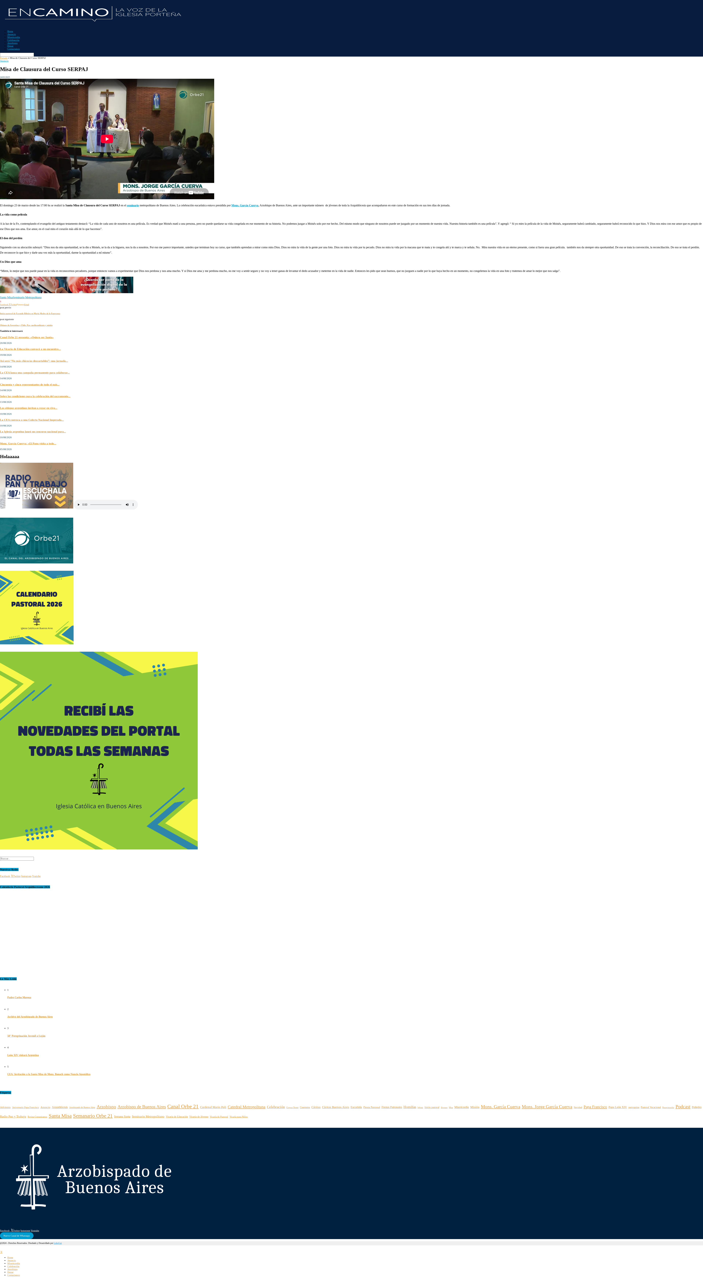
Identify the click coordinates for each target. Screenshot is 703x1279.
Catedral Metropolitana (246, 1106)
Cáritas (316, 1107)
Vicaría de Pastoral (219, 1116)
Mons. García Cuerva (500, 1106)
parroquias (633, 1107)
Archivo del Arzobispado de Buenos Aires (30, 1016)
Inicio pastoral (432, 1107)
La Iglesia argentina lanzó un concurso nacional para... (33, 431)
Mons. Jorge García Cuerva (547, 1106)
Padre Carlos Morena (19, 997)
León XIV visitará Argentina (23, 1055)
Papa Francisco (595, 1107)
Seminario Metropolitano (27, 297)
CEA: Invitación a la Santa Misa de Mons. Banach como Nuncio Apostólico (48, 1074)
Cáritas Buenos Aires (335, 1107)
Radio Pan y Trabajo (13, 1116)
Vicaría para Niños (239, 1116)
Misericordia (13, 37)
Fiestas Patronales (392, 1107)
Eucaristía (356, 1107)
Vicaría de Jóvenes (198, 1116)
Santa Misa (6, 297)
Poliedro (697, 1107)
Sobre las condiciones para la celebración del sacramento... (35, 396)
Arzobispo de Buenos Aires (142, 1106)
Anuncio (11, 34)
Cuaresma (305, 1107)
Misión (474, 1107)
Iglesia (420, 1107)
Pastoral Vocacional (651, 1107)
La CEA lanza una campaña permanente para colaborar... (35, 372)
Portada (4, 58)
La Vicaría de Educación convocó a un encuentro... (30, 348)
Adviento (5, 1107)
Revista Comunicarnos (37, 1116)
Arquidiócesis (60, 1107)
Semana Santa (122, 1116)
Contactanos (13, 48)
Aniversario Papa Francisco (25, 1107)
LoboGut (58, 1243)
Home (10, 31)
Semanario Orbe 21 (93, 1116)
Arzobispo (12, 43)
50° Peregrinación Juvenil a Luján (26, 1036)
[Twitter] (1, 1252)
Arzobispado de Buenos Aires (82, 1107)
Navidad (578, 1107)
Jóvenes (444, 1108)
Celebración (13, 40)
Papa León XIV (618, 1107)
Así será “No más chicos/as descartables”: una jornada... (34, 360)
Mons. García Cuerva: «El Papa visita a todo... (28, 443)
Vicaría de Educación (177, 1116)
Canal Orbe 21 (183, 1106)
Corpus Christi (292, 1107)
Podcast (683, 1106)
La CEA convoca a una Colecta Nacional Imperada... (32, 419)
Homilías (409, 1107)
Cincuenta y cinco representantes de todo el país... (29, 384)
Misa (451, 1108)
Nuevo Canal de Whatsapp (16, 1235)
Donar (10, 45)
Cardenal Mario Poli (213, 1107)
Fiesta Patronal (371, 1107)
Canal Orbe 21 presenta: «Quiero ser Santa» (27, 337)
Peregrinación (668, 1107)
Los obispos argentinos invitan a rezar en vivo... (28, 407)
